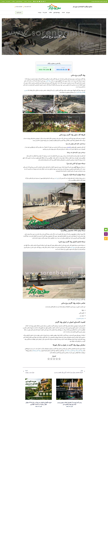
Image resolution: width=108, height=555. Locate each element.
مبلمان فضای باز (80, 318)
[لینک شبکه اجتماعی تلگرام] (34, 1)
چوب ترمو (72, 247)
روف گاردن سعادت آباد (70, 351)
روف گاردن (48, 81)
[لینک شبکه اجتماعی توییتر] (43, 1)
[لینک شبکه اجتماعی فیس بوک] (45, 1)
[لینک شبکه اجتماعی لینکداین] (37, 1)
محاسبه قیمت (18, 12)
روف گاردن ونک (79, 351)
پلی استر (56, 178)
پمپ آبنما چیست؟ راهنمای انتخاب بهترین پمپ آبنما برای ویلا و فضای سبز (69, 403)
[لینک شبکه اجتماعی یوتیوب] (39, 1)
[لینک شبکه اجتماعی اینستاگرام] (41, 1)
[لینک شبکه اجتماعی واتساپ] (36, 1)
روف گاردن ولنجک (36, 351)
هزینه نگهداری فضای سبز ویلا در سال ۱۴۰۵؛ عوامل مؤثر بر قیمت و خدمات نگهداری (38, 403)
